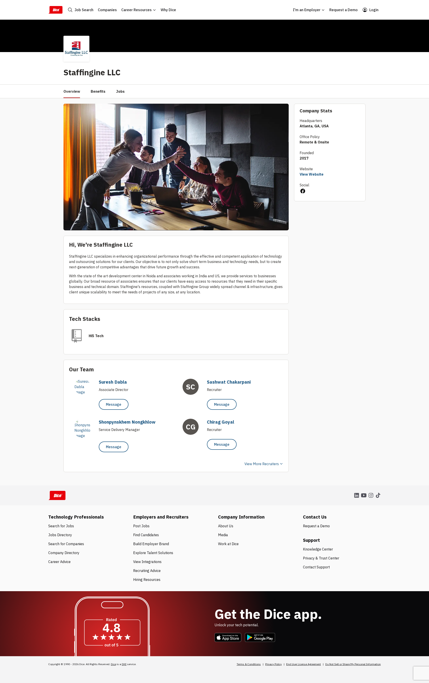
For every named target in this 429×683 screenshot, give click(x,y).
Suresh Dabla (113, 382)
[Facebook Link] (302, 191)
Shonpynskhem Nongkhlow (127, 422)
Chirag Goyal (220, 422)
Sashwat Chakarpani (229, 382)
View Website (312, 174)
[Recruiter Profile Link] (84, 392)
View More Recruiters (261, 464)
